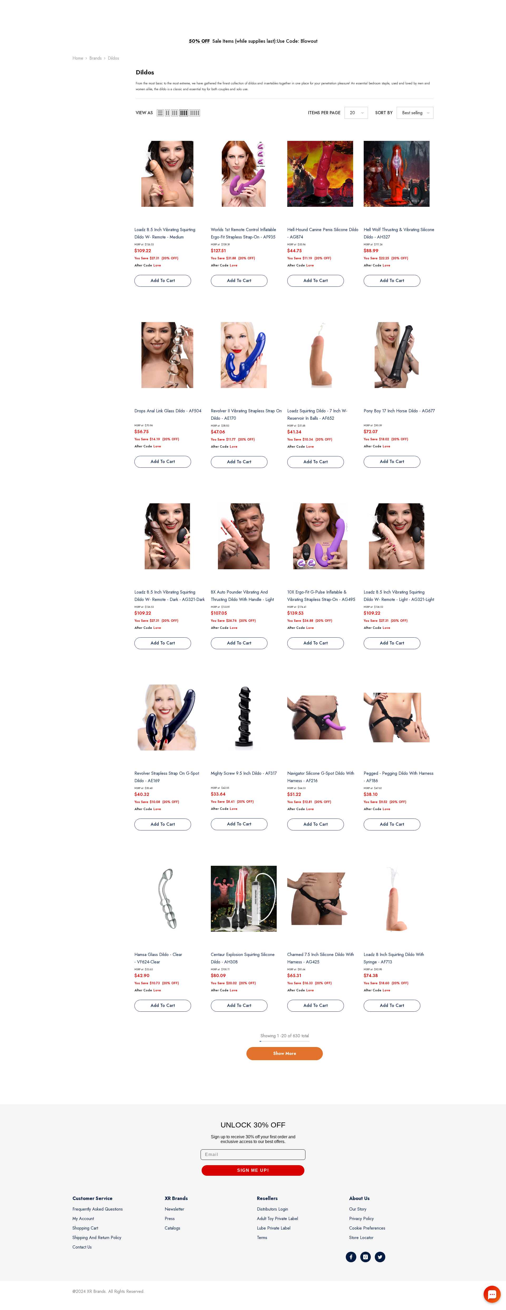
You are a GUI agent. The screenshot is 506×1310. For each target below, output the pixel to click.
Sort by (384, 113)
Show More (284, 1053)
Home (77, 58)
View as (144, 113)
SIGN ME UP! (253, 1170)
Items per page (324, 113)
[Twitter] (380, 1257)
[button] (160, 112)
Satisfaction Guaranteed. (299, 41)
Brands (95, 58)
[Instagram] (365, 1257)
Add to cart (163, 281)
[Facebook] (351, 1257)
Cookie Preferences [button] (367, 1228)
